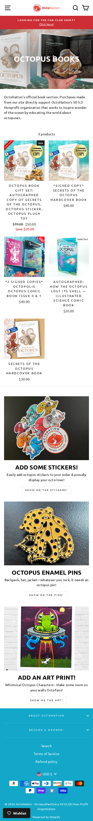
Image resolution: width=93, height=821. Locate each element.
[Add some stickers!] (46, 428)
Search (46, 746)
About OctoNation (46, 715)
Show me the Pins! (46, 595)
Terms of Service (46, 753)
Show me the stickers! (46, 490)
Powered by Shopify (46, 817)
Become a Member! (46, 730)
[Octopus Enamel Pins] (46, 533)
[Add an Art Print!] (46, 638)
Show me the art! (46, 700)
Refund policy (46, 761)
